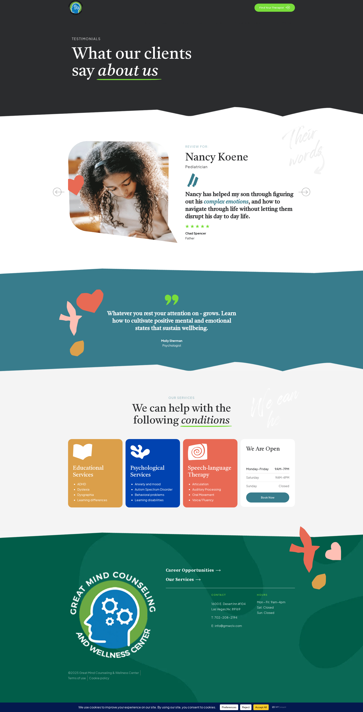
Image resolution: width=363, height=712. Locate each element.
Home (147, 22)
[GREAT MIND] (113, 614)
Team (201, 22)
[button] (57, 192)
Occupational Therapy (247, 22)
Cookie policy (99, 678)
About (164, 22)
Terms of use (77, 678)
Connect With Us (281, 22)
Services (183, 22)
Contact (219, 22)
